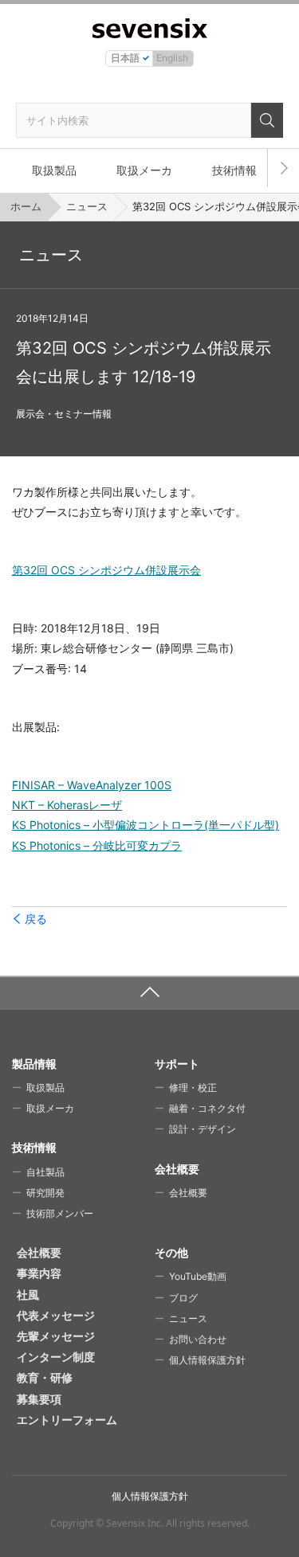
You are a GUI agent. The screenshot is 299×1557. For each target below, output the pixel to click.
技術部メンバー (59, 1213)
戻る (36, 919)
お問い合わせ (197, 1339)
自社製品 (45, 1172)
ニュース (87, 206)
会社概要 (188, 1193)
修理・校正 (193, 1087)
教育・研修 (45, 1377)
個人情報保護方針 (207, 1360)
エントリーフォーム (67, 1419)
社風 (28, 1294)
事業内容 (39, 1273)
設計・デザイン (202, 1129)
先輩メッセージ (56, 1336)
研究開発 (45, 1193)
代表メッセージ (56, 1315)
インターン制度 (56, 1356)
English (172, 58)
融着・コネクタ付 (207, 1108)
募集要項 (39, 1399)
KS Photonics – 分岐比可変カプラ (97, 845)
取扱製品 (54, 170)
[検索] (267, 120)
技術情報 (234, 170)
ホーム (25, 206)
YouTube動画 (197, 1276)
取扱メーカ (144, 170)
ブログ (183, 1298)
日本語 (125, 58)
